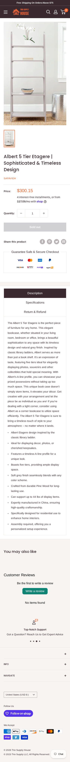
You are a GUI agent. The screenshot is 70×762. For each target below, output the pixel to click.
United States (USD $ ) (17, 694)
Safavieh (10, 178)
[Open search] (48, 12)
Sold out (35, 227)
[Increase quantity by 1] (44, 213)
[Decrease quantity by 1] (21, 213)
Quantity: (9, 213)
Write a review (35, 591)
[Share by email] (63, 241)
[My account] (55, 12)
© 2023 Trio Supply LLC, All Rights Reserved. (27, 754)
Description (35, 293)
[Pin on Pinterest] (49, 241)
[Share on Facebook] (42, 241)
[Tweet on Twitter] (56, 241)
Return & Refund (35, 311)
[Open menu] (5, 12)
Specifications (35, 302)
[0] (63, 12)
